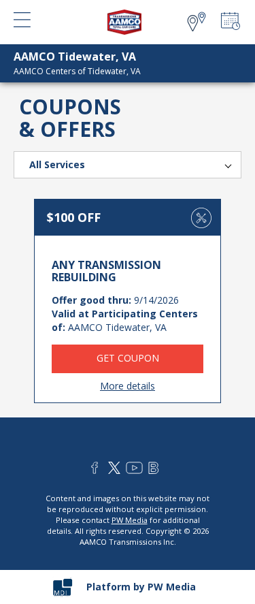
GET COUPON (128, 357)
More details (127, 385)
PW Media (130, 520)
